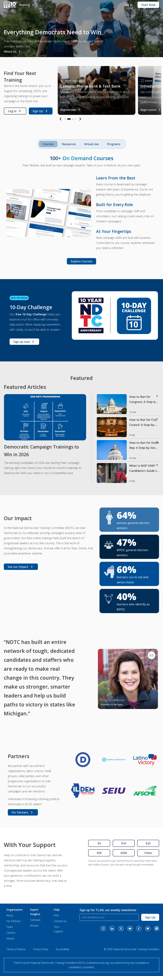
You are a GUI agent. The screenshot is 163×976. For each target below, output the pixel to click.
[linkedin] (112, 928)
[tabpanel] (81, 209)
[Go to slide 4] (75, 119)
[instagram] (103, 928)
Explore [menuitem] (25, 5)
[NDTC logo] (10, 5)
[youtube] (129, 928)
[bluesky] (147, 928)
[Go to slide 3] (73, 119)
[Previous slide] (60, 119)
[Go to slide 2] (67, 119)
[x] (121, 928)
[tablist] (82, 144)
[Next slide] (80, 119)
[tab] (69, 144)
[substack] (156, 928)
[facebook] (138, 928)
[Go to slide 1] (65, 119)
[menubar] (27, 4)
